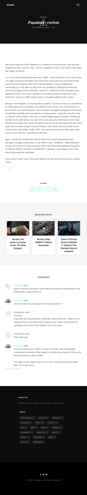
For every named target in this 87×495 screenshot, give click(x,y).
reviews (43, 17)
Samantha (18, 285)
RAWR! (11, 5)
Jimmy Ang (18, 300)
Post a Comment (12, 368)
